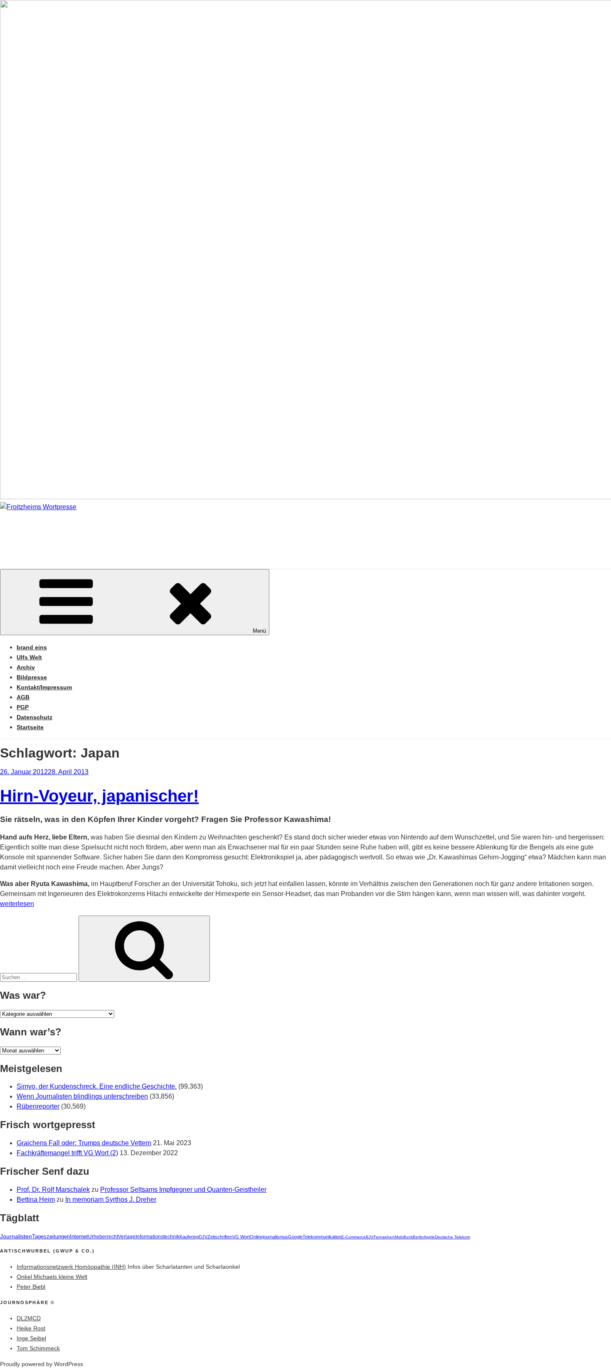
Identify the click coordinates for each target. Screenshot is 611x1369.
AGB (23, 697)
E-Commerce (353, 1237)
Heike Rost (31, 1328)
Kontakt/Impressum (44, 687)
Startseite (30, 727)
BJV (370, 1237)
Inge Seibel (31, 1338)
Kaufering (189, 1236)
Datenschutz (34, 717)
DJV (203, 1236)
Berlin (418, 1237)
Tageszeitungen (51, 1236)
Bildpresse (32, 677)
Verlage (127, 1237)
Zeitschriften (219, 1236)
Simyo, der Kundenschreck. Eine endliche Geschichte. (97, 1086)
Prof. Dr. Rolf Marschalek (53, 1189)
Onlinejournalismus (269, 1236)
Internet (79, 1237)
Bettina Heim (36, 1199)
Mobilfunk (403, 1237)
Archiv (26, 667)
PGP (23, 707)
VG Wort (241, 1236)
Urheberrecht (103, 1237)
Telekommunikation (322, 1236)
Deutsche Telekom (452, 1237)
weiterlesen (17, 903)
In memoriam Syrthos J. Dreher (110, 1199)
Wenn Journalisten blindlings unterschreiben (82, 1096)
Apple (429, 1237)
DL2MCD (29, 1318)
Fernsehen (384, 1237)
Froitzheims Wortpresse (119, 531)
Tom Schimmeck (38, 1348)
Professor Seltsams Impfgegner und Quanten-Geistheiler (183, 1189)
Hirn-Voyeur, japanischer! (99, 796)
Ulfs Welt (29, 657)
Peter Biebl (31, 1286)
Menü (259, 631)
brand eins (32, 647)
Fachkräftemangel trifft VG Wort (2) (67, 1152)
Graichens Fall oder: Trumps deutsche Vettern (84, 1142)
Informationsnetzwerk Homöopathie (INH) (71, 1266)
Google (295, 1236)
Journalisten (16, 1236)
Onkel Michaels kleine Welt (52, 1276)
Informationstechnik (158, 1237)
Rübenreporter (38, 1106)
